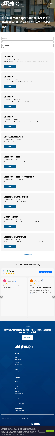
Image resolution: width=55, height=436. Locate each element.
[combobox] (27, 41)
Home (16, 357)
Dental (16, 381)
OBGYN (16, 388)
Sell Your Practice (19, 364)
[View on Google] (4, 280)
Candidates (17, 367)
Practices (17, 362)
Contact (17, 372)
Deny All (42, 431)
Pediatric (17, 391)
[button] (48, 3)
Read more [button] (6, 289)
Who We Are (18, 359)
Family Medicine (19, 393)
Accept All (49, 431)
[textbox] (27, 42)
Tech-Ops (17, 386)
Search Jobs (18, 369)
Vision (16, 384)
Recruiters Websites (24, 418)
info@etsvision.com (20, 410)
